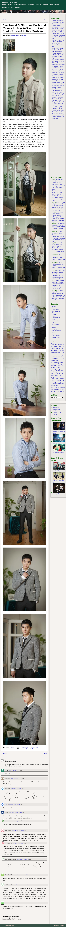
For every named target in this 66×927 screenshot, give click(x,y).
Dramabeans (56, 407)
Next (46, 20)
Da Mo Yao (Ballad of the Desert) (59, 432)
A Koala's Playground (9, 2)
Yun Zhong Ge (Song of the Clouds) (58, 453)
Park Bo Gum (54, 374)
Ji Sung (58, 352)
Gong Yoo (53, 346)
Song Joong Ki (56, 383)
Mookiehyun (56, 411)
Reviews (17, 7)
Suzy (52, 387)
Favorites (31, 4)
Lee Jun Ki (54, 365)
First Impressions (56, 317)
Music (53, 325)
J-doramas (54, 319)
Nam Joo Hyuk (60, 372)
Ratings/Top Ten (7, 7)
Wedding (57, 387)
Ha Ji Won (58, 346)
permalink (35, 748)
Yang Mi (61, 387)
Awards (53, 306)
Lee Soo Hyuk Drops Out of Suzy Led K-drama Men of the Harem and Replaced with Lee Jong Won (58, 43)
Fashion (54, 314)
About (10, 4)
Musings (54, 327)
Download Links (56, 311)
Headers (45, 4)
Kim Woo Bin (62, 358)
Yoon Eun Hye (60, 389)
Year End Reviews (56, 337)
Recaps (53, 332)
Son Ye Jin (58, 385)
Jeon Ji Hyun (59, 350)
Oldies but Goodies (56, 330)
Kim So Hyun (56, 356)
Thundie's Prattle (57, 412)
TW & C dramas (56, 335)
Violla (6, 804)
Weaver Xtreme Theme (60, 925)
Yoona (54, 389)
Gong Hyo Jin (60, 344)
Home (4, 4)
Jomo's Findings (56, 409)
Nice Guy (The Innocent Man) (58, 481)
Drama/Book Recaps (20, 4)
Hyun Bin (55, 348)
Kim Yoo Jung (54, 360)
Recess (53, 334)
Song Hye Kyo (59, 380)
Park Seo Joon (58, 375)
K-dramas (12, 748)
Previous (4, 20)
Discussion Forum (56, 309)
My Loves (54, 329)
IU (59, 348)
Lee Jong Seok (58, 363)
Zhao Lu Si (61, 391)
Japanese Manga (56, 321)
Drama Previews (56, 312)
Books (53, 308)
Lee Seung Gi (24, 748)
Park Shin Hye (56, 378)
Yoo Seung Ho (54, 391)
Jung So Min (54, 353)
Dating (54, 344)
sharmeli (54, 191)
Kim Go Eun (59, 353)
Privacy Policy (54, 4)
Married (57, 370)
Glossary (38, 4)
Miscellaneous (55, 324)
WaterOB (55, 414)
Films (53, 316)
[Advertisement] (58, 148)
